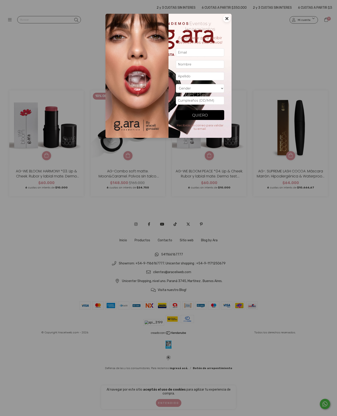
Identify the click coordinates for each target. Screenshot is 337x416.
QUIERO (200, 115)
